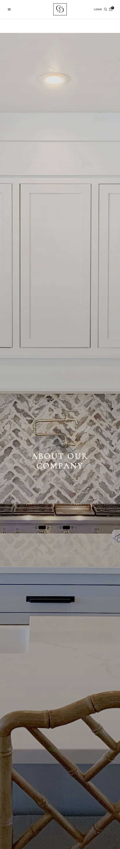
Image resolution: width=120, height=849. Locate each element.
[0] (110, 9)
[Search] (105, 9)
